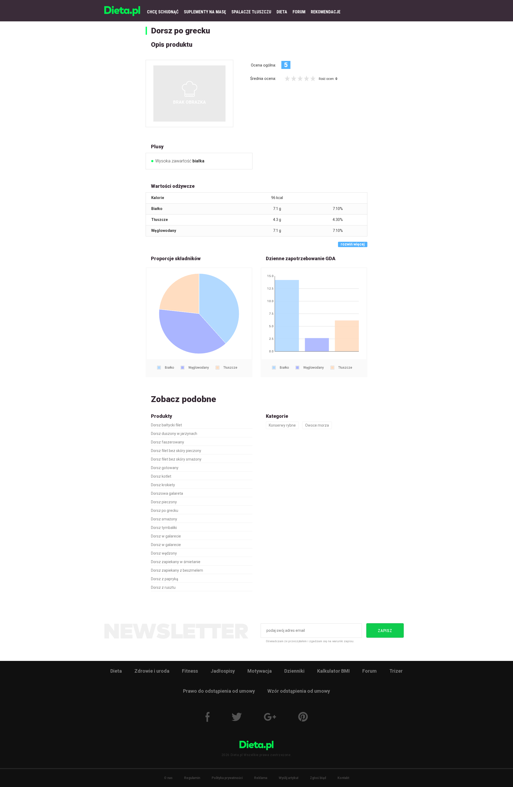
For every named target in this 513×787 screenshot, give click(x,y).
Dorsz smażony (164, 519)
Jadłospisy (223, 671)
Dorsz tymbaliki (164, 527)
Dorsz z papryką (164, 579)
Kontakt (343, 778)
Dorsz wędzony (164, 553)
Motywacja (259, 671)
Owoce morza (317, 425)
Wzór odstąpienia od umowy (298, 691)
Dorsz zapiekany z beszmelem (177, 570)
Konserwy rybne (282, 425)
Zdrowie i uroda (151, 671)
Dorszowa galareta (167, 493)
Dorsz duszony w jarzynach (174, 433)
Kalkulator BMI (333, 671)
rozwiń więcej (353, 244)
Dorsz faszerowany (167, 442)
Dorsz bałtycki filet (166, 425)
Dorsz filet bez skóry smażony (176, 459)
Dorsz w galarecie (166, 536)
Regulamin (192, 778)
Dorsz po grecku (180, 30)
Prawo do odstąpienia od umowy (219, 691)
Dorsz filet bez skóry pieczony (176, 451)
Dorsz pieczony (164, 502)
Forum (369, 671)
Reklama (260, 778)
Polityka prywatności (227, 778)
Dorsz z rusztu (163, 587)
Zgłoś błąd (318, 778)
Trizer (396, 671)
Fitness (190, 671)
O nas (168, 778)
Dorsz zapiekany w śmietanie (175, 562)
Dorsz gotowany (164, 468)
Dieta (116, 671)
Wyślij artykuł (288, 778)
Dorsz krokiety (163, 485)
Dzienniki (294, 671)
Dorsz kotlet (161, 476)
